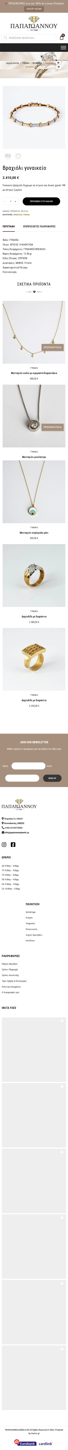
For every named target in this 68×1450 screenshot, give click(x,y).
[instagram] (4, 845)
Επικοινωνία (31, 929)
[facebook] (13, 845)
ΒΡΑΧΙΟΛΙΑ (37, 63)
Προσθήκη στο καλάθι (41, 201)
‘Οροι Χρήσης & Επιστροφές (14, 981)
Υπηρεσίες (30, 923)
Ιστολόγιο (30, 940)
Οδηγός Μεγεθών (10, 964)
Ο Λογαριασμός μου (10, 992)
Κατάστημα (30, 912)
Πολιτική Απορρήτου (11, 986)
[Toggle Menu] (63, 47)
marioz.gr (35, 1433)
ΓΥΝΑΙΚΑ (25, 63)
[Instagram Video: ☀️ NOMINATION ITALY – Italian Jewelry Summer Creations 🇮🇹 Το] (34, 1377)
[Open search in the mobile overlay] (29, 37)
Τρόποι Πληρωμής (10, 969)
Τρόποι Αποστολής (10, 975)
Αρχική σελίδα (12, 63)
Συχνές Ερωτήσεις (34, 935)
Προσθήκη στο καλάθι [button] (34, 713)
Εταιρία (29, 917)
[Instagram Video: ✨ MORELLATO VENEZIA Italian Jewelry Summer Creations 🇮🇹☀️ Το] (34, 1246)
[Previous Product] (58, 63)
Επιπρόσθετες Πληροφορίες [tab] (39, 226)
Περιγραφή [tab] (9, 226)
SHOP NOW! (34, 8)
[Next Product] (58, 67)
